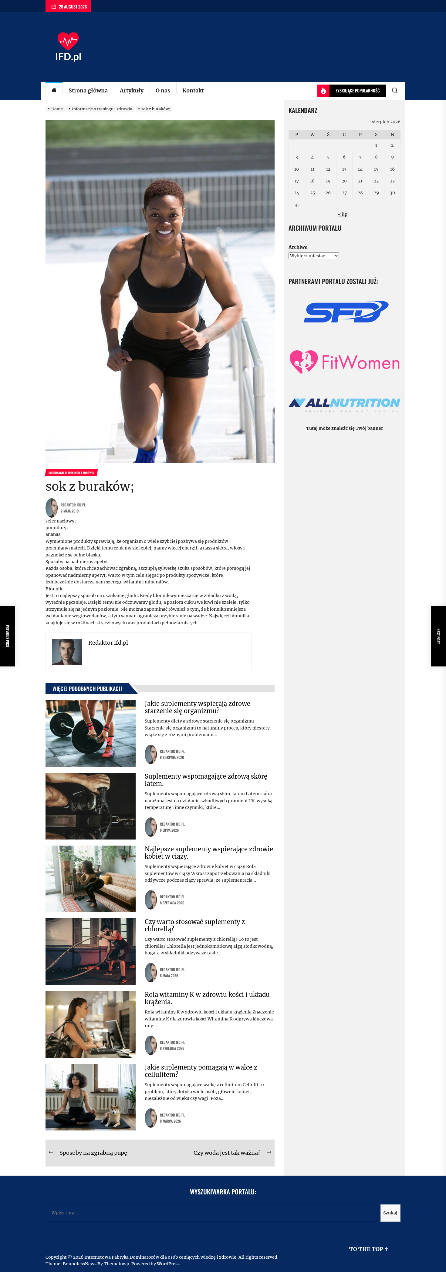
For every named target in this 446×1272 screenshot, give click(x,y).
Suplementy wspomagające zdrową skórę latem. (206, 780)
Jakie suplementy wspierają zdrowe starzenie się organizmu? (197, 707)
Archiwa (298, 247)
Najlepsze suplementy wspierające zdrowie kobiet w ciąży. (209, 852)
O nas (163, 90)
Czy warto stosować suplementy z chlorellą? (195, 925)
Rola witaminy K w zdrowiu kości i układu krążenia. (207, 998)
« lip (342, 214)
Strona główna (88, 90)
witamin (132, 582)
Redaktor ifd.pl (73, 504)
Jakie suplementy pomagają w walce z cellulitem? (201, 1070)
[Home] (54, 91)
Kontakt (193, 90)
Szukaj (390, 1213)
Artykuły (132, 90)
